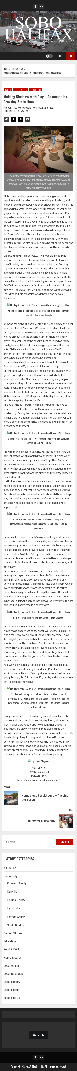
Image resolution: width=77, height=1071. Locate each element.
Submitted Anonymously (19, 107)
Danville (8, 89)
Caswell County (17, 883)
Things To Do (35, 89)
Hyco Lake (13, 908)
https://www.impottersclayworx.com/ (38, 780)
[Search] (60, 56)
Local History (12, 981)
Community (11, 876)
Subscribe (70, 56)
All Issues (10, 868)
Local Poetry (12, 990)
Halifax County (16, 900)
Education (10, 941)
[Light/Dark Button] (49, 56)
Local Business (13, 973)
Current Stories (13, 933)
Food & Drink (12, 949)
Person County (20, 89)
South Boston (15, 925)
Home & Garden (13, 957)
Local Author (11, 965)
